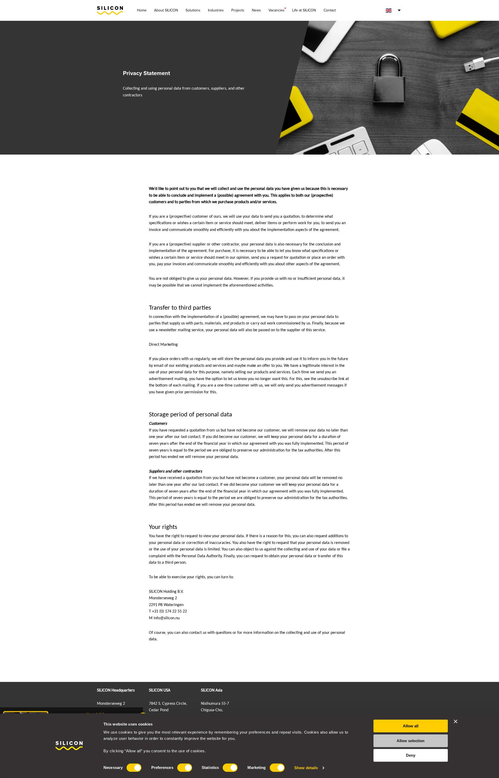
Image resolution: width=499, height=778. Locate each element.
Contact (330, 10)
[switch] (184, 767)
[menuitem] (392, 10)
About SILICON (166, 10)
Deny (410, 755)
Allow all (410, 726)
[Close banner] (455, 721)
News (256, 10)
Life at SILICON (304, 10)
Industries (216, 10)
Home (142, 10)
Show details (306, 768)
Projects (237, 10)
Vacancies (276, 10)
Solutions (193, 10)
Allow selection (410, 741)
